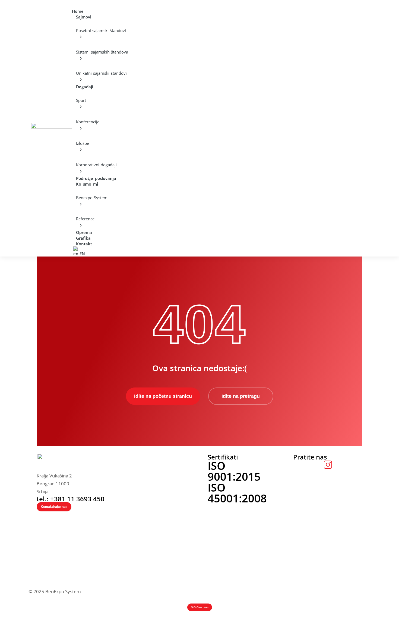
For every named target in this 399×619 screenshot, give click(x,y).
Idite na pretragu (240, 396)
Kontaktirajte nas (54, 507)
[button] (75, 4)
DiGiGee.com (199, 607)
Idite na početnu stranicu (163, 396)
